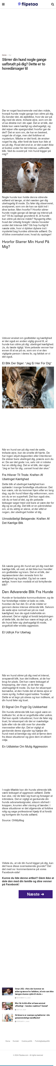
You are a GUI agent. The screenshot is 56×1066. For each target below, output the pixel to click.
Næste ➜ (35, 894)
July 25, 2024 (21, 1010)
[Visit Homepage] (28, 4)
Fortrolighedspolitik (42, 1041)
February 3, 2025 (22, 1021)
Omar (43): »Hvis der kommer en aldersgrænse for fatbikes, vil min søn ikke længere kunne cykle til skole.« (34, 991)
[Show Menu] (3, 4)
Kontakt (16, 1041)
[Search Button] (52, 4)
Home (4, 55)
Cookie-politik (27, 1041)
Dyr (10, 55)
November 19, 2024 (23, 998)
